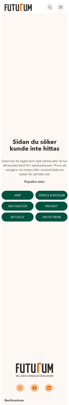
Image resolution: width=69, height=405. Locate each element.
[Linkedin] (49, 388)
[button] (60, 7)
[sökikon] (50, 7)
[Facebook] (34, 388)
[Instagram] (20, 388)
